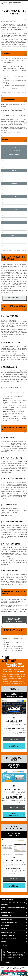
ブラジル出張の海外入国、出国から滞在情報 (12, 646)
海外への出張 (6, 644)
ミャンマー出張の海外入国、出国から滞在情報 (13, 648)
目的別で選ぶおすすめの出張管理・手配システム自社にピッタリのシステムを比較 (14, 619)
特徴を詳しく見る (14, 739)
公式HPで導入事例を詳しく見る (14, 746)
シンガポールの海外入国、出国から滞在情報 (12, 650)
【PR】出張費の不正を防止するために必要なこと (13, 642)
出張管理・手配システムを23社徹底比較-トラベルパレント (13, 3)
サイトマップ (4, 945)
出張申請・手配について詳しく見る (14, 298)
